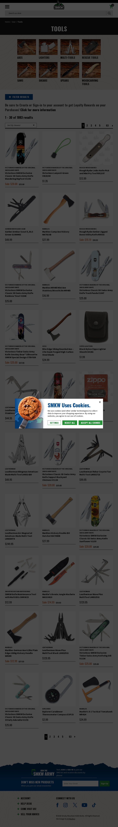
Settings (54, 422)
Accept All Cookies (90, 422)
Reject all (70, 422)
